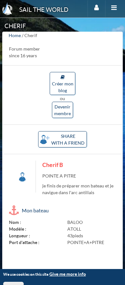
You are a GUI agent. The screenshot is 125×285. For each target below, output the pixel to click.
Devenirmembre (62, 110)
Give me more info (67, 274)
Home (15, 35)
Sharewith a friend (68, 139)
